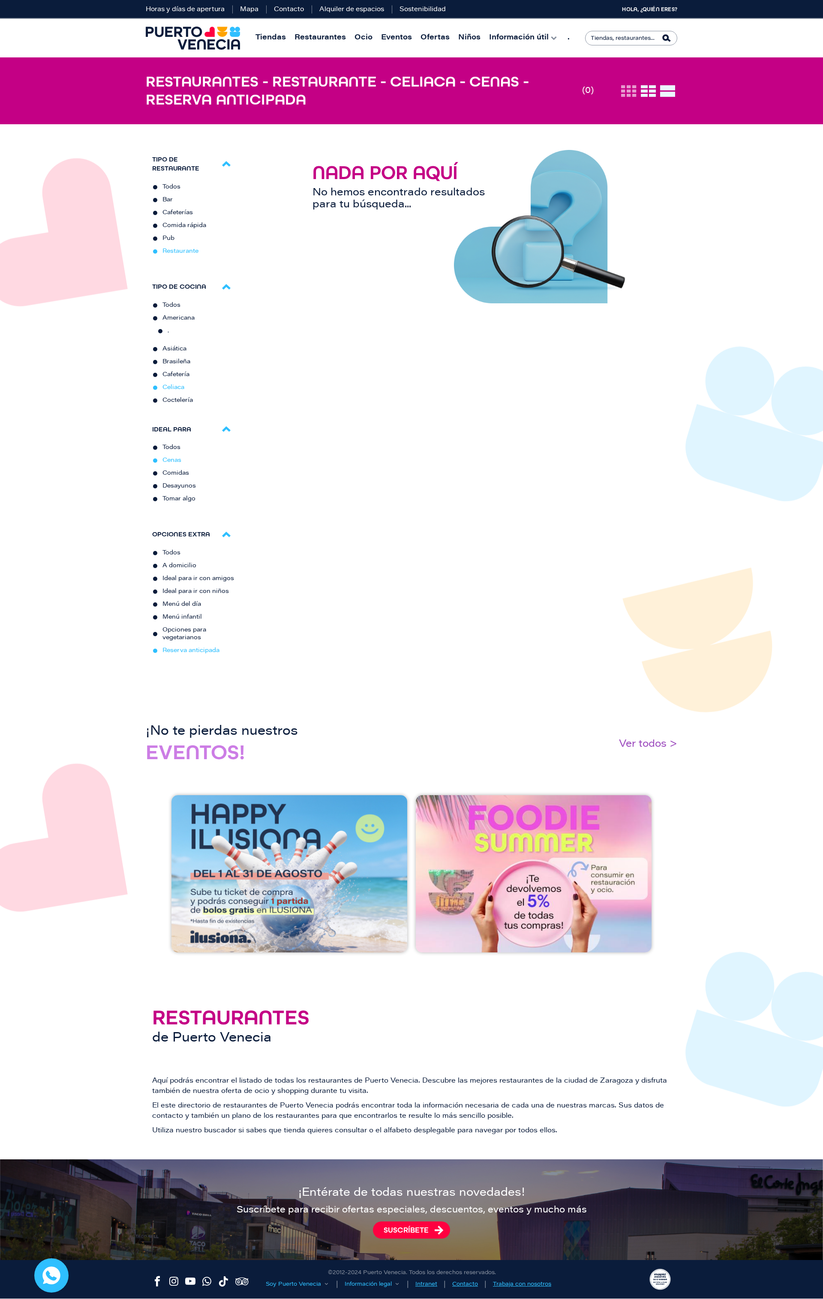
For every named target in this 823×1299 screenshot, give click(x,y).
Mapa (249, 9)
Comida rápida (184, 226)
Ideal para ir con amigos (198, 579)
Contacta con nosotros (51, 1275)
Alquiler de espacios (351, 9)
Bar (167, 200)
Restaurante (180, 251)
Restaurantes (320, 38)
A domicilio (179, 566)
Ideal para (171, 429)
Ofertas (435, 38)
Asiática (174, 349)
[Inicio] (193, 38)
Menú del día (181, 605)
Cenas (171, 461)
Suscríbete (406, 1230)
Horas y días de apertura (185, 9)
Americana (178, 318)
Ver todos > (648, 744)
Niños (469, 38)
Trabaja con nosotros (522, 1284)
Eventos (396, 38)
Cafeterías (177, 213)
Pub (168, 239)
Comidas (175, 473)
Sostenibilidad (422, 9)
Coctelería (177, 401)
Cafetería (175, 375)
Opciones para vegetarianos (184, 634)
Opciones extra (181, 534)
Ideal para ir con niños (195, 592)
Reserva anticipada (190, 651)
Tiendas (270, 38)
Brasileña (176, 362)
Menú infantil (182, 617)
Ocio (363, 38)
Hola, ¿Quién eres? (649, 9)
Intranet (426, 1284)
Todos (171, 187)
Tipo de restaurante (175, 163)
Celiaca (173, 388)
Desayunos (179, 486)
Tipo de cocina (179, 286)
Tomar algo (178, 499)
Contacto (289, 9)
